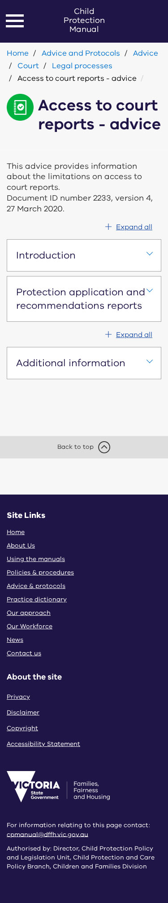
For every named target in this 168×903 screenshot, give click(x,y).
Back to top (75, 447)
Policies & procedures (40, 572)
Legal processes (82, 66)
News (15, 640)
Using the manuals (36, 559)
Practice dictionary (37, 599)
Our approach (29, 613)
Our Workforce (29, 626)
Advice (145, 53)
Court (28, 66)
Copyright (22, 728)
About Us (21, 545)
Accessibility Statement (43, 744)
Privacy (18, 697)
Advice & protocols (36, 586)
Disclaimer (23, 712)
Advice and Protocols (81, 53)
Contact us (24, 653)
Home (18, 53)
